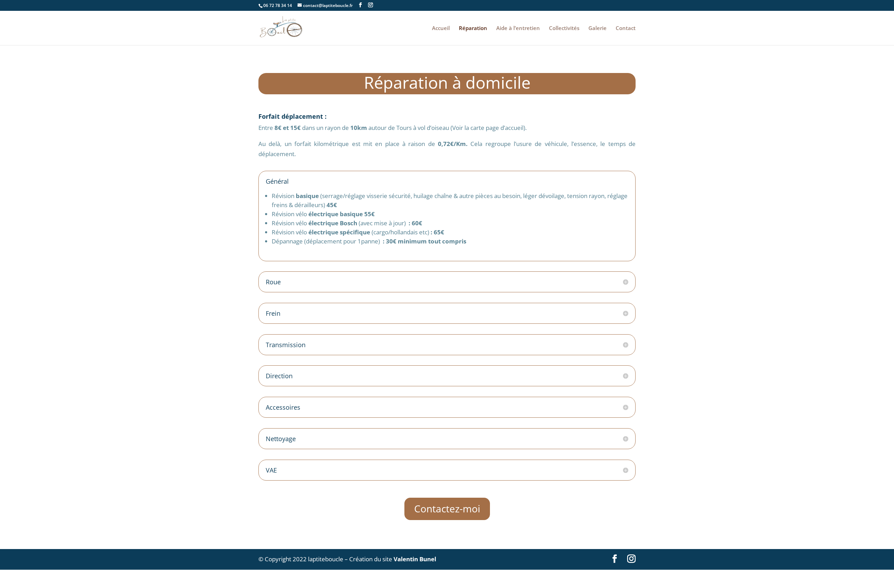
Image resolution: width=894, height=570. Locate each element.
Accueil (441, 28)
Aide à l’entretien (518, 28)
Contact (626, 28)
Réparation (473, 28)
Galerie (597, 28)
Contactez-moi (447, 508)
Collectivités (564, 28)
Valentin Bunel (415, 559)
